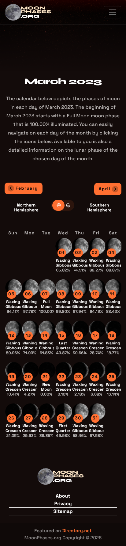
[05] (13, 287)
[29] (63, 411)
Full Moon (47, 306)
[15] (63, 328)
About (63, 496)
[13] (30, 328)
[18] (113, 328)
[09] (80, 287)
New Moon (46, 389)
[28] (47, 411)
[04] (113, 245)
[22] (63, 370)
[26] (13, 411)
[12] (13, 328)
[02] (80, 245)
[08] (63, 287)
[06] (30, 287)
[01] (63, 245)
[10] (97, 287)
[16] (80, 328)
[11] (113, 287)
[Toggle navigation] (112, 12)
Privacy (63, 503)
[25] (113, 370)
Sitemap (62, 511)
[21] (47, 370)
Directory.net (77, 531)
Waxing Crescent (64, 389)
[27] (30, 411)
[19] (13, 370)
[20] (30, 370)
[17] (97, 328)
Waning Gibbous (63, 306)
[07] (47, 287)
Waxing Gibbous (63, 265)
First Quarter (63, 430)
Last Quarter (63, 347)
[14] (47, 328)
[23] (80, 370)
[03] (97, 245)
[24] (97, 370)
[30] (80, 411)
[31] (97, 411)
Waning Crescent (80, 347)
